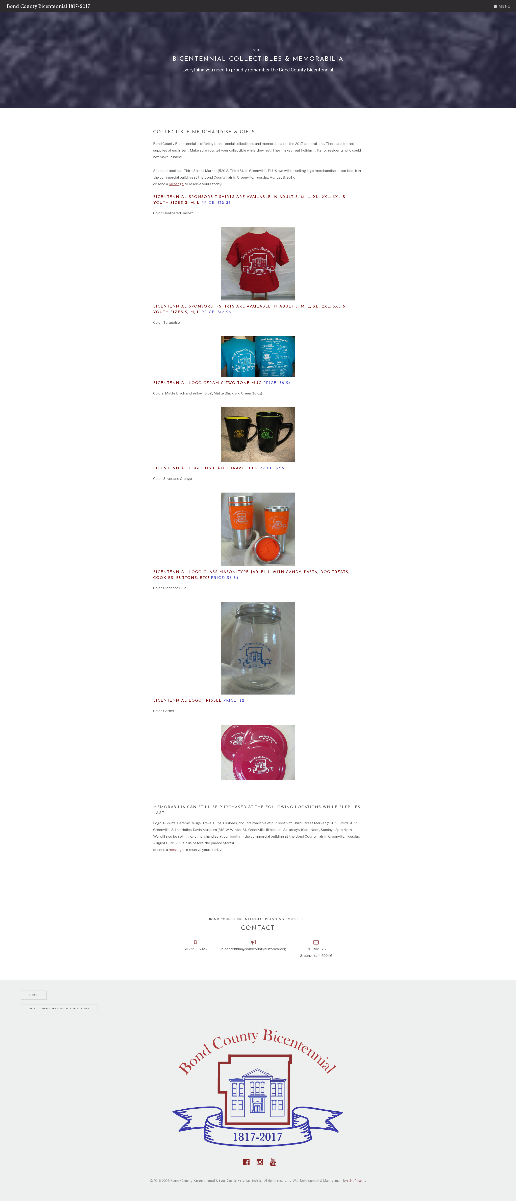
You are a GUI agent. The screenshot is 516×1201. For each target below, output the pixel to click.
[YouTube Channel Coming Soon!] (273, 1161)
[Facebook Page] (246, 1161)
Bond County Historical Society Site (59, 1008)
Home (33, 995)
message (176, 184)
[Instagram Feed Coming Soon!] (260, 1161)
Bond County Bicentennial (48, 6)
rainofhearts (356, 1181)
